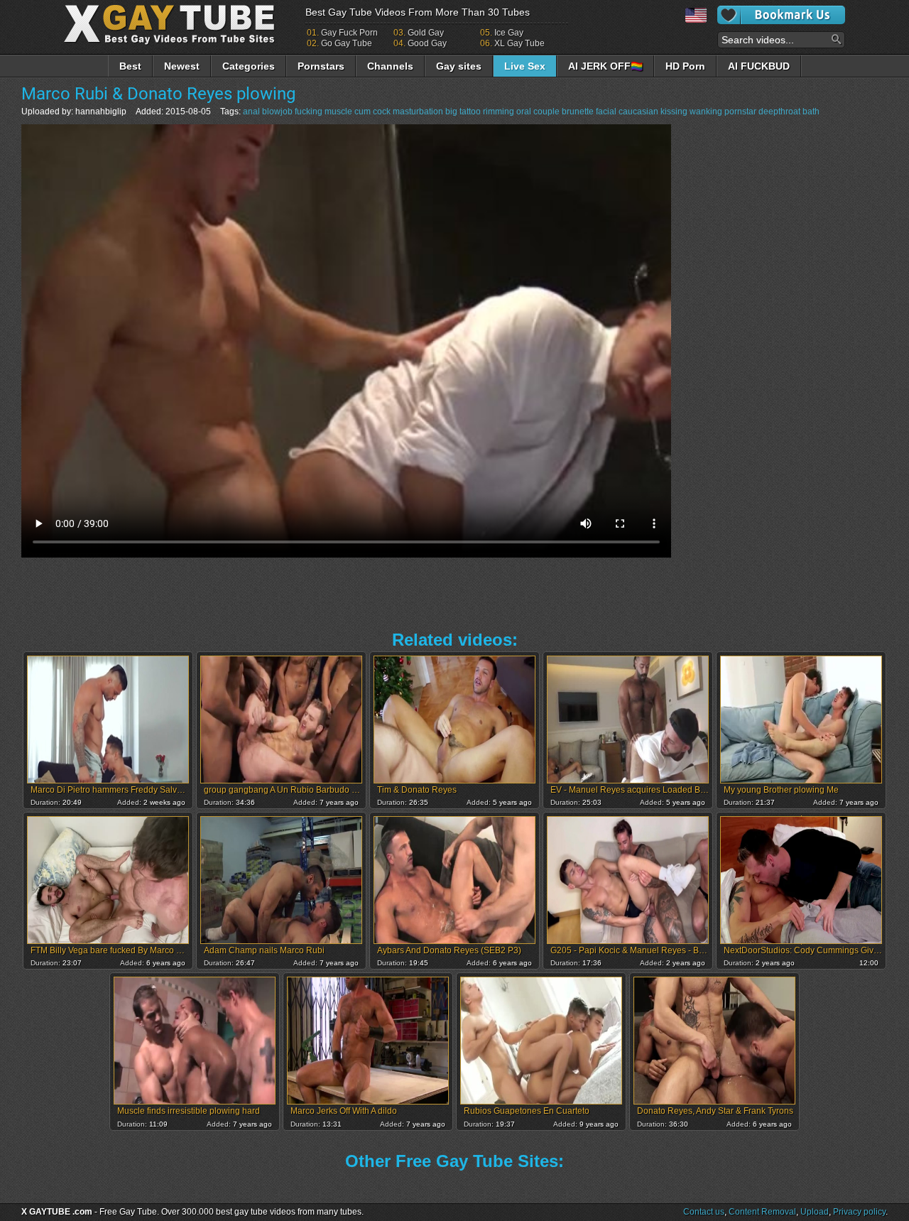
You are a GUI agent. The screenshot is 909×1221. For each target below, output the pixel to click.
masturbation (418, 111)
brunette (578, 111)
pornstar (740, 111)
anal (251, 111)
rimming (498, 111)
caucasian (638, 111)
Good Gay (427, 43)
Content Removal (762, 1212)
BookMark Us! (781, 15)
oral (523, 111)
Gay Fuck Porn (349, 33)
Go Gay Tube (346, 43)
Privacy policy (859, 1212)
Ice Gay (508, 33)
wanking (706, 111)
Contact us (703, 1212)
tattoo (470, 111)
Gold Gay (426, 33)
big (451, 111)
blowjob (277, 111)
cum (362, 111)
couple (546, 111)
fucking (308, 111)
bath (811, 111)
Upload (814, 1212)
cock (382, 111)
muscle (338, 111)
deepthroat (779, 111)
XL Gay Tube (519, 43)
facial (606, 111)
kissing (673, 111)
